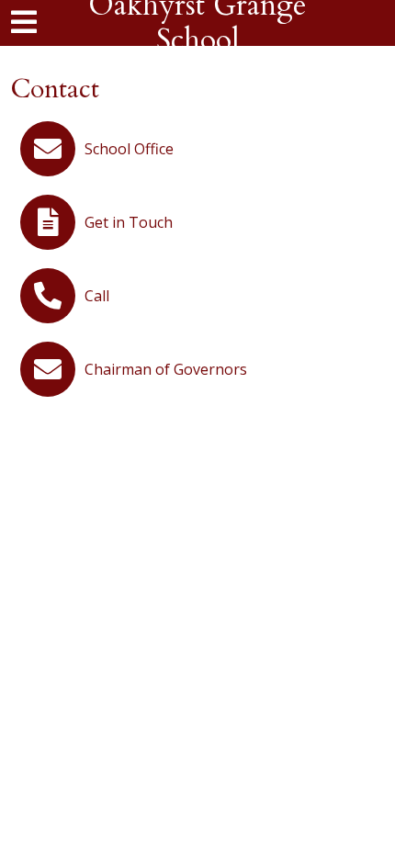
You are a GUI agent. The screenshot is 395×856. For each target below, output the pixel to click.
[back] (38, 22)
